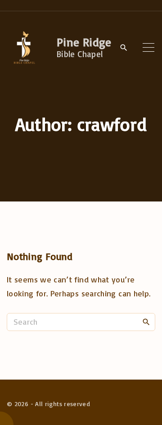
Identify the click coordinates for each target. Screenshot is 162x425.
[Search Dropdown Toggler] (123, 47)
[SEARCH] (146, 321)
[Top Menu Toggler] (149, 47)
